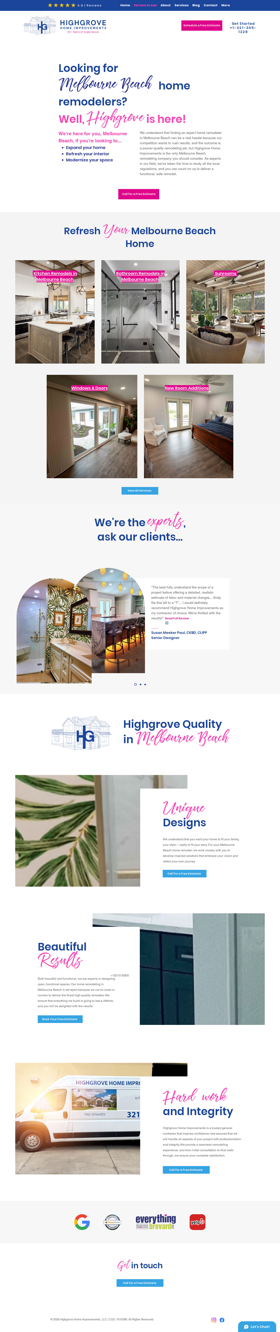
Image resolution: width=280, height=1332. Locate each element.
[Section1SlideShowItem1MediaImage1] (135, 684)
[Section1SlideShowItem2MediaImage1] (140, 684)
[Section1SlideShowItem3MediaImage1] (145, 684)
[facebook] (222, 1320)
